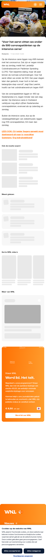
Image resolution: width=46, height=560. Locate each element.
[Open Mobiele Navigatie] (40, 4)
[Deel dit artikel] (42, 32)
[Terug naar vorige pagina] (4, 32)
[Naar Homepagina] (7, 4)
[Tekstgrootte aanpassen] (36, 32)
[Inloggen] (35, 4)
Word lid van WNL (23, 415)
